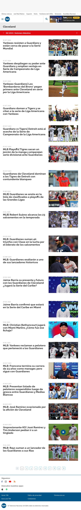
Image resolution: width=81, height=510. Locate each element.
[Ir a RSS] (15, 481)
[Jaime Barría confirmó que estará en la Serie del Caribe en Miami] (63, 309)
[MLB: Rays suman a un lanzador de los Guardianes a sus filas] (63, 452)
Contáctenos (32, 499)
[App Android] (7, 489)
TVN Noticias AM (68, 20)
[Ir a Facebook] (2, 481)
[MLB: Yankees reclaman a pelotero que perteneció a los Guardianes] (63, 350)
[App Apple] (2, 489)
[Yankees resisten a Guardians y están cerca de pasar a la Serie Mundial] (63, 47)
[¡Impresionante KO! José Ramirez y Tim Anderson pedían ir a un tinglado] (63, 432)
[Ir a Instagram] (6, 481)
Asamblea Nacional (69, 14)
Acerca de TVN (6, 499)
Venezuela (58, 14)
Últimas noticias (6, 14)
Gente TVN (4, 495)
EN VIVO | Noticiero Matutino (18, 33)
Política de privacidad (34, 495)
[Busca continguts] (46, 19)
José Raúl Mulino (19, 14)
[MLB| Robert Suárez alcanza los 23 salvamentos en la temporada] (63, 219)
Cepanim (29, 14)
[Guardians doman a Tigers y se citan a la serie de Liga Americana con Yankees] (63, 113)
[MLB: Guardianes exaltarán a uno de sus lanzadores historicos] (63, 264)
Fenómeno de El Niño (46, 14)
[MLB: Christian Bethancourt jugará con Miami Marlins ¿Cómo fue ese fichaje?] (63, 329)
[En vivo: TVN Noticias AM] (56, 19)
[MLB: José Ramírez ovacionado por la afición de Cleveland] (63, 411)
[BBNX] (3, 505)
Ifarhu (36, 14)
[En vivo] (64, 17)
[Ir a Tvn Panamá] (24, 19)
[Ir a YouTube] (10, 481)
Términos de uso (59, 495)
